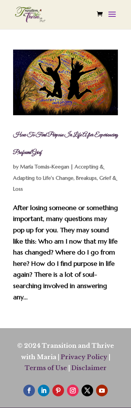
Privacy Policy (84, 357)
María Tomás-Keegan (44, 166)
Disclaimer (89, 368)
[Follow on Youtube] (102, 390)
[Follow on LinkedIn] (43, 390)
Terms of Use (46, 368)
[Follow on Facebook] (29, 390)
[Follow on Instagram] (73, 390)
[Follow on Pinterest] (58, 390)
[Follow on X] (87, 390)
